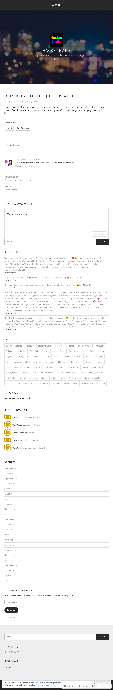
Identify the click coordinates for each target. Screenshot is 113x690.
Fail (36, 356)
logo (8, 367)
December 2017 (10, 504)
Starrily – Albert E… (34, 425)
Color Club (34, 351)
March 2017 (8, 540)
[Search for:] (56, 242)
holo (71, 362)
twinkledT (56, 383)
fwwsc (35, 101)
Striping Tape (75, 378)
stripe (53, 378)
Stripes (63, 378)
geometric (17, 362)
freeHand (77, 356)
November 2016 (10, 555)
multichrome (72, 367)
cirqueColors (100, 346)
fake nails (45, 356)
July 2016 (7, 575)
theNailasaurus (30, 383)
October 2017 (9, 514)
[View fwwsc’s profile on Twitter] (5, 652)
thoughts (44, 383)
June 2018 (8, 494)
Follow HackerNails (18, 591)
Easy (21, 356)
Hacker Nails (56, 51)
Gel (7, 362)
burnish (58, 346)
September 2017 (10, 519)
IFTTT (78, 362)
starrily (44, 378)
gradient (37, 362)
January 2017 (9, 545)
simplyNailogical (96, 373)
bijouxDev (29, 346)
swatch (18, 145)
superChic (96, 378)
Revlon (60, 373)
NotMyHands (12, 373)
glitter (27, 362)
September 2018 (10, 479)
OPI (34, 373)
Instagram (89, 362)
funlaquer (99, 356)
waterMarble (87, 383)
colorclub (22, 351)
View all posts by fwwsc (25, 166)
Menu (58, 5)
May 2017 (7, 535)
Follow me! (11, 610)
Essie (29, 356)
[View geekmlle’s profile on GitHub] (15, 652)
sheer (83, 373)
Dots (92, 351)
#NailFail (30, 433)
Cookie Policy (45, 685)
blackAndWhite (45, 346)
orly (12, 145)
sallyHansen (71, 373)
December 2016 (10, 550)
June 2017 (8, 530)
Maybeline (39, 367)
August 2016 (9, 570)
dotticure (101, 351)
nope (101, 367)
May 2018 (8, 499)
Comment (99, 234)
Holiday (61, 362)
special (23, 378)
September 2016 (10, 565)
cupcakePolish (59, 351)
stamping (33, 378)
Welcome (101, 383)
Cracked (45, 351)
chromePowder (84, 346)
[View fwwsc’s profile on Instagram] (9, 652)
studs (86, 378)
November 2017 (10, 509)
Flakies (57, 356)
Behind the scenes (14, 346)
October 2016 (9, 560)
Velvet (67, 383)
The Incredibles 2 (33, 417)
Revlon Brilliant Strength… (36, 448)
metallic (50, 367)
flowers (66, 356)
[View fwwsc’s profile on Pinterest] (12, 652)
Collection (10, 351)
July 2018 (7, 489)
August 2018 (9, 484)
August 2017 (9, 524)
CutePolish (73, 351)
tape (18, 383)
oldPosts (25, 373)
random (49, 373)
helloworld (50, 362)
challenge (69, 346)
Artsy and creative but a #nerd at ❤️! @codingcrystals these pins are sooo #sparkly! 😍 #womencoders (43, 278)
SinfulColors (11, 378)
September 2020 (10, 468)
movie (61, 367)
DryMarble (11, 356)
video (75, 383)
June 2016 (8, 581)
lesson (100, 362)
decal (83, 351)
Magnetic (17, 367)
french (88, 356)
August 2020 (9, 473)
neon (93, 367)
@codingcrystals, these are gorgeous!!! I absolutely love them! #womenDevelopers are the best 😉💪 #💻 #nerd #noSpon (50, 285)
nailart (85, 367)
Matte (28, 367)
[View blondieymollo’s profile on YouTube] (18, 652)
